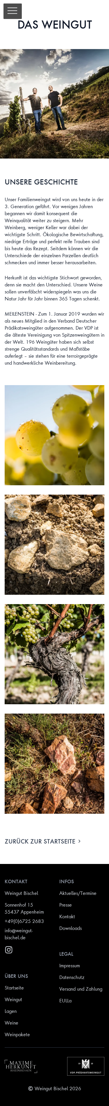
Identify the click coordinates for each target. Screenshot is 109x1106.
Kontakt (67, 916)
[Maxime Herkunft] (21, 1066)
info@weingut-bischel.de (19, 934)
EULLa (65, 1001)
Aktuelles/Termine (78, 893)
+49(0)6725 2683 (24, 921)
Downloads (70, 928)
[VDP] (85, 1066)
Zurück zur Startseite (40, 841)
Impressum (69, 965)
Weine (11, 1023)
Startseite (14, 988)
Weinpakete (17, 1034)
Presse (65, 905)
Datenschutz (71, 977)
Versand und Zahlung (80, 989)
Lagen (11, 1011)
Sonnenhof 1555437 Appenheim (24, 908)
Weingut (13, 999)
